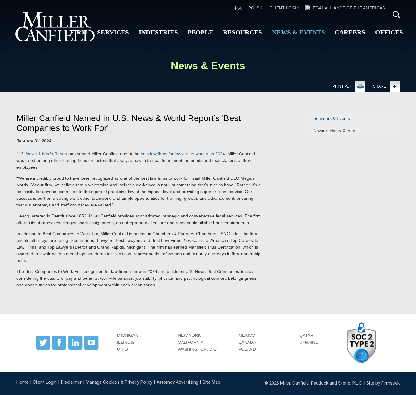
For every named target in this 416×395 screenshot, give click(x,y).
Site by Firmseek (383, 383)
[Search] (396, 14)
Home (22, 382)
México (246, 335)
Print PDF (342, 86)
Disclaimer (71, 382)
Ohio (122, 349)
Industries (158, 32)
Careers (350, 32)
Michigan (127, 335)
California (190, 342)
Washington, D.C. (198, 349)
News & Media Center (334, 130)
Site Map (211, 382)
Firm (78, 32)
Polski (255, 7)
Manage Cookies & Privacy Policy (119, 382)
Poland (247, 349)
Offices (389, 32)
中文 (238, 7)
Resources (242, 32)
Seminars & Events (331, 118)
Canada (247, 342)
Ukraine (308, 342)
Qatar (306, 335)
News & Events (298, 32)
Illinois (126, 342)
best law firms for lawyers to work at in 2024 (183, 153)
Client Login (284, 7)
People (200, 32)
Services (113, 32)
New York (189, 335)
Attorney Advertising (177, 382)
